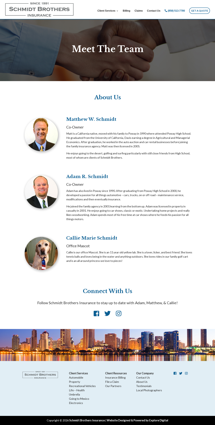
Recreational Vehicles (82, 386)
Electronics (76, 403)
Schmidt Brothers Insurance (87, 420)
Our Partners (113, 386)
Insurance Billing (115, 377)
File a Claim (112, 381)
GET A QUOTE (199, 10)
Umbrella (74, 394)
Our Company (145, 373)
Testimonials (144, 386)
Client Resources (116, 373)
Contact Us (153, 11)
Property (74, 381)
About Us (141, 381)
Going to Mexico (79, 398)
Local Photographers (149, 390)
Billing (126, 11)
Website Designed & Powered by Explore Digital (137, 420)
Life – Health (77, 390)
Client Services (106, 11)
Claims (139, 11)
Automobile (76, 377)
